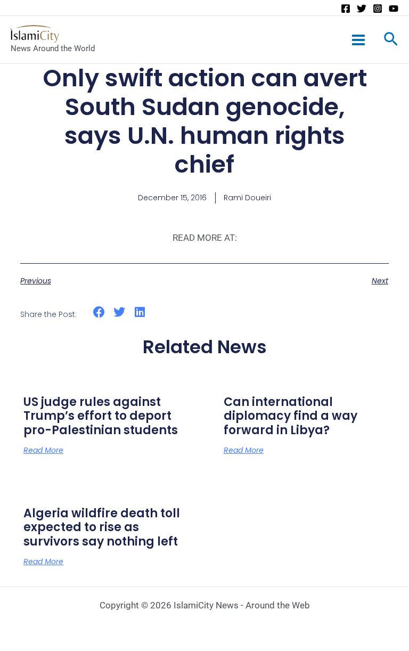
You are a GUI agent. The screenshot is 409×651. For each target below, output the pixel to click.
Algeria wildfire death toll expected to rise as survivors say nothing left (101, 527)
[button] (99, 312)
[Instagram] (377, 8)
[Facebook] (345, 8)
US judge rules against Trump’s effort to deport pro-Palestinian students (100, 416)
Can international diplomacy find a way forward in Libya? (290, 416)
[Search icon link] (390, 41)
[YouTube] (393, 8)
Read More (43, 450)
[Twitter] (361, 8)
